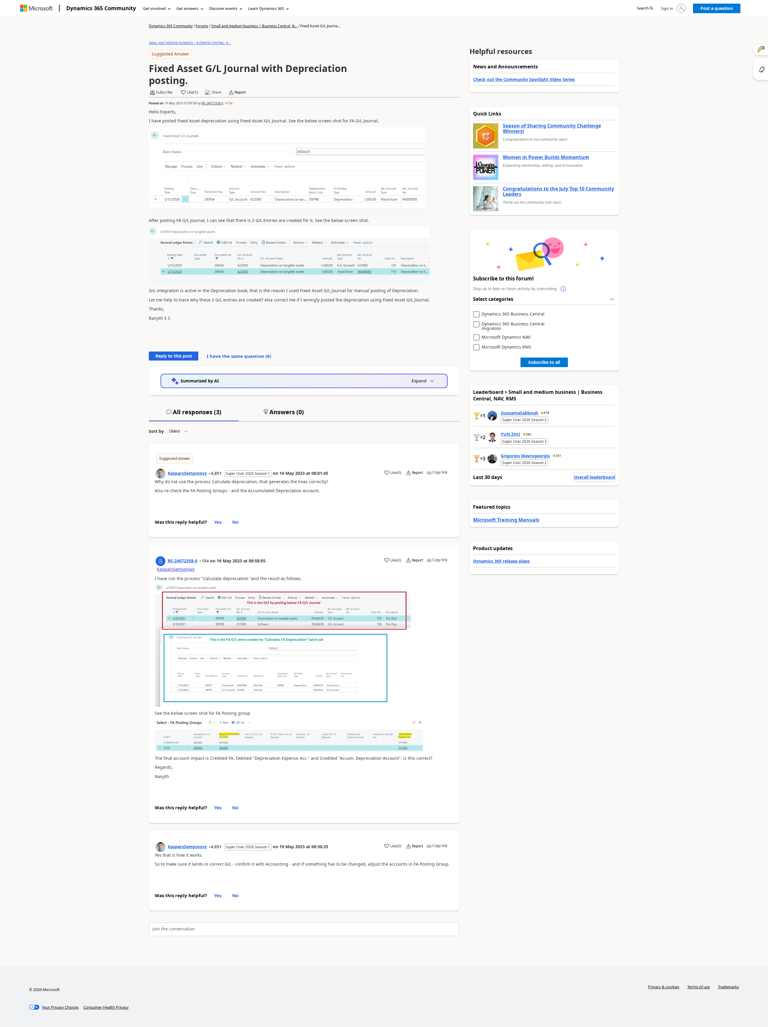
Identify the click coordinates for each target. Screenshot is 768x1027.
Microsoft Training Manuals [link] (506, 519)
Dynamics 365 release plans (501, 561)
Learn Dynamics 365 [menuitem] (266, 8)
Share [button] (216, 92)
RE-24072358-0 (212, 103)
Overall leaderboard (594, 477)
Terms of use (698, 987)
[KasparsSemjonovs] (160, 473)
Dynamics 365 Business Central (513, 314)
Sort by (156, 431)
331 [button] (558, 456)
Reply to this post (173, 356)
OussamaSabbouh (519, 413)
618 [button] (546, 413)
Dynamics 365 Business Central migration (513, 326)
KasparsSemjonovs (187, 473)
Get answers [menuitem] (187, 8)
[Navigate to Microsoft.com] (36, 8)
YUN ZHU (510, 434)
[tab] (194, 414)
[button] (644, 8)
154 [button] (229, 103)
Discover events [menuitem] (223, 8)
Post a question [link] (716, 8)
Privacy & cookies (663, 987)
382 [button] (528, 434)
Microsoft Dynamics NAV (506, 337)
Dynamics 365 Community (101, 8)
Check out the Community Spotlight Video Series (524, 79)
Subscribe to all (544, 362)
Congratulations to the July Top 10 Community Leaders (558, 191)
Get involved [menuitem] (154, 8)
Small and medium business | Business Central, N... (254, 25)
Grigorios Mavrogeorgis (525, 456)
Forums (202, 25)
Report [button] (240, 92)
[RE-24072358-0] (160, 561)
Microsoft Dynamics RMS (506, 347)
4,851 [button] (216, 473)
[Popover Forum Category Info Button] (563, 288)
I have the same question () (239, 356)
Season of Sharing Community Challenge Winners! (552, 128)
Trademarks (728, 987)
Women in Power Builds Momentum (546, 157)
